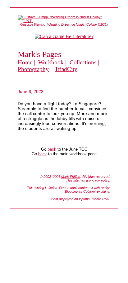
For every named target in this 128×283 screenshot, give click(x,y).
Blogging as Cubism (80, 191)
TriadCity (66, 69)
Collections (83, 62)
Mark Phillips (70, 176)
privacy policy (99, 180)
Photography (33, 69)
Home (25, 62)
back (52, 149)
